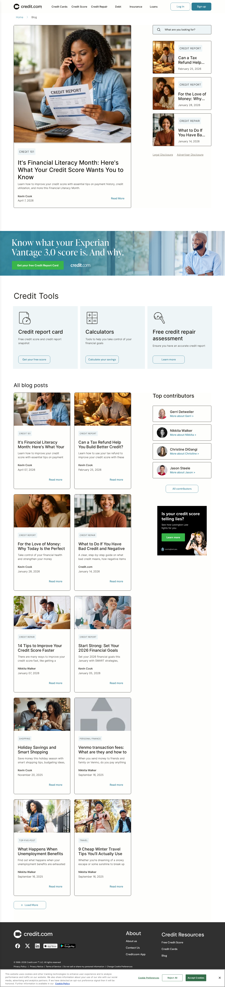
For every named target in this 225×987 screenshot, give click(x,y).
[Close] (219, 977)
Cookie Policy (62, 983)
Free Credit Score (172, 942)
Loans (154, 6)
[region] (112, 978)
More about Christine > (184, 453)
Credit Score (79, 6)
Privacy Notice (36, 966)
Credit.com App (135, 954)
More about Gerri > (182, 416)
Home (19, 17)
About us (131, 941)
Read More (117, 198)
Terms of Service (53, 966)
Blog (164, 955)
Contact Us (133, 947)
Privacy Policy (20, 966)
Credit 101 (26, 151)
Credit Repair (99, 6)
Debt (118, 6)
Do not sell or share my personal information (83, 966)
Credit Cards (60, 6)
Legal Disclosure (163, 154)
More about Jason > (182, 472)
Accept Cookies (196, 977)
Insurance (136, 6)
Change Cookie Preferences (119, 966)
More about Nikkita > (183, 434)
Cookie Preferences (148, 977)
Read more (55, 479)
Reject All (172, 977)
